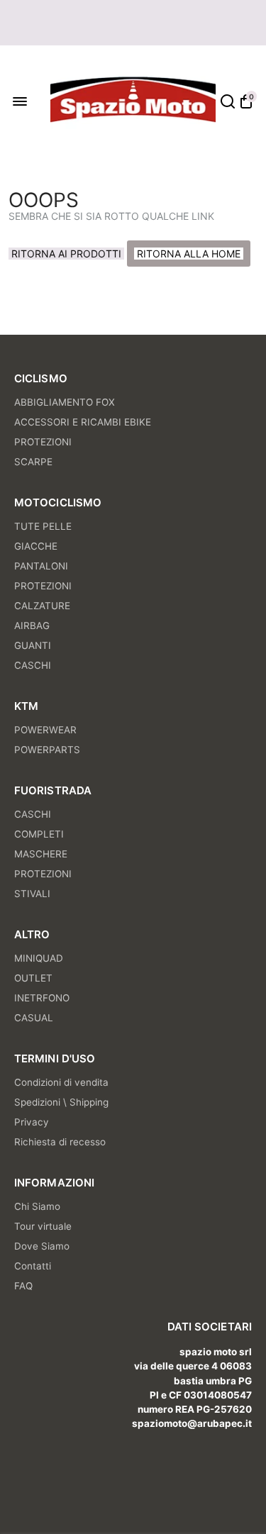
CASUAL (33, 1017)
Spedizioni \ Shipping (61, 1102)
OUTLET (33, 978)
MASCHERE (40, 854)
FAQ (23, 1285)
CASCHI (32, 665)
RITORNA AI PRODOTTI (66, 254)
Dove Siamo (42, 1246)
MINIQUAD (38, 958)
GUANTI (32, 645)
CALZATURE (42, 605)
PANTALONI (41, 566)
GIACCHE (35, 546)
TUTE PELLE (43, 526)
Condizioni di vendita (61, 1082)
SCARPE (33, 461)
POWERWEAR (45, 729)
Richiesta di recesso (60, 1141)
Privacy (31, 1122)
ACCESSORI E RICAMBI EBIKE (82, 422)
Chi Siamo (37, 1206)
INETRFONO (42, 998)
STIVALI (32, 893)
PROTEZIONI (43, 442)
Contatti (32, 1266)
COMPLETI (39, 834)
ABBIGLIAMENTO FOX (64, 402)
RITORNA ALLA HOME (188, 254)
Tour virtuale (43, 1226)
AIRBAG (32, 625)
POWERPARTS (47, 749)
